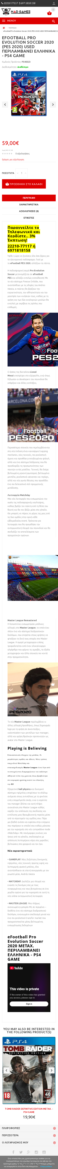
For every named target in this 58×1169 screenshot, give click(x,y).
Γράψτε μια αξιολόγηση (13, 159)
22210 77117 (10, 3)
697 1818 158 (27, 3)
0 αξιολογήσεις (23, 153)
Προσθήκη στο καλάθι (26, 183)
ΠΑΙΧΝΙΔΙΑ (12, 28)
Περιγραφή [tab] (29, 198)
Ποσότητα (8, 173)
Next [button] (53, 105)
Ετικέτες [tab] (29, 218)
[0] (49, 13)
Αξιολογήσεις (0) (29, 211)
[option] (29, 93)
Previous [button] (5, 105)
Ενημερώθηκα (46, 1166)
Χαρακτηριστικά (28, 204)
